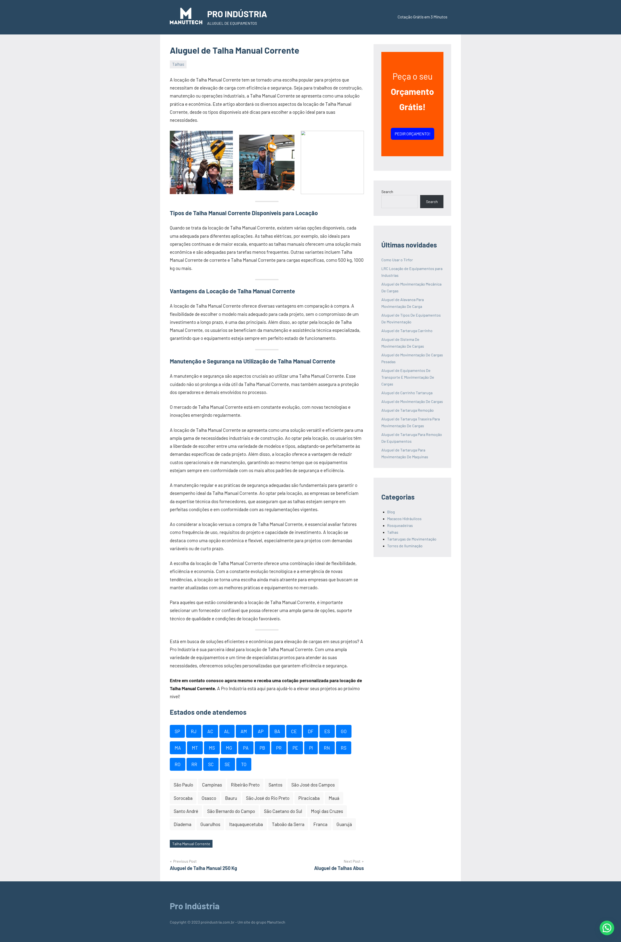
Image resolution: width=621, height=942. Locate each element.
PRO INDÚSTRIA (237, 13)
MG (229, 748)
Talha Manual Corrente (191, 843)
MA (178, 748)
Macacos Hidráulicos (404, 518)
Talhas (178, 64)
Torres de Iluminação (405, 545)
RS (343, 748)
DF (310, 731)
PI (311, 748)
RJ (193, 731)
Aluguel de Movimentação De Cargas (412, 401)
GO (344, 731)
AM (244, 731)
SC (211, 764)
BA (277, 731)
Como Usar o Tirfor (397, 259)
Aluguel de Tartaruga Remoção (407, 410)
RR (194, 764)
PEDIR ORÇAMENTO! (412, 133)
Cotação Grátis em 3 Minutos (422, 16)
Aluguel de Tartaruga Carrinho (407, 330)
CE (294, 731)
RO (177, 764)
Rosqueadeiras (400, 525)
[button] (607, 928)
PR (279, 748)
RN (327, 748)
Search (387, 191)
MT (195, 748)
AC (210, 731)
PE (295, 748)
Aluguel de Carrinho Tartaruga (407, 392)
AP (260, 731)
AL (227, 731)
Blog (391, 511)
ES (327, 731)
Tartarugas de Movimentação (411, 539)
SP (177, 731)
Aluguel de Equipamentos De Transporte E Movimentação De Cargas (407, 377)
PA (246, 748)
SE (227, 764)
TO (243, 764)
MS (212, 748)
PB (262, 748)
